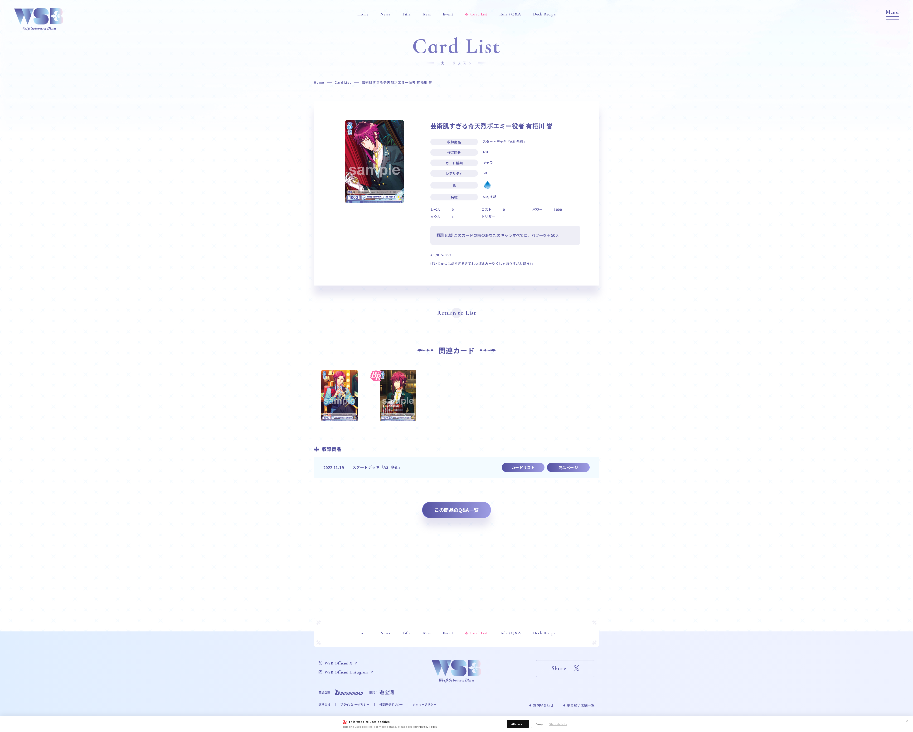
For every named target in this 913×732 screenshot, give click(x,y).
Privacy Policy (427, 726)
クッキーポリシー (424, 704)
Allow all (518, 724)
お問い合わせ (543, 705)
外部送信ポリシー (391, 704)
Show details (558, 724)
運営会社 (324, 704)
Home (319, 82)
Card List (343, 82)
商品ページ (568, 467)
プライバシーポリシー (355, 704)
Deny (539, 724)
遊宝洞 (386, 692)
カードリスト (523, 467)
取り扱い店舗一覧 (580, 705)
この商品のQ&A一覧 (456, 509)
